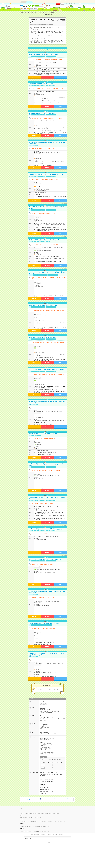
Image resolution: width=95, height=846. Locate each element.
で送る (28, 799)
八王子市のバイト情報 (23, 813)
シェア (41, 800)
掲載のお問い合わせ (61, 834)
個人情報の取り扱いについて (35, 834)
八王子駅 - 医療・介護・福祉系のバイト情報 (27, 826)
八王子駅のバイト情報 (47, 813)
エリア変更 (41, 5)
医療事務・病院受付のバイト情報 (36, 817)
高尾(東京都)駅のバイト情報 (39, 813)
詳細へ (60, 77)
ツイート (54, 800)
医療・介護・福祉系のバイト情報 (25, 817)
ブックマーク (67, 800)
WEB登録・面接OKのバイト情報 (25, 821)
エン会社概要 (55, 834)
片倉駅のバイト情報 (31, 813)
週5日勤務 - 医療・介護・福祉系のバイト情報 (42, 831)
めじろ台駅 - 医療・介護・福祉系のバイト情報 (42, 826)
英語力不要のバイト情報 (45, 821)
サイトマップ (73, 3)
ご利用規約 (42, 834)
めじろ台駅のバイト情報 (55, 813)
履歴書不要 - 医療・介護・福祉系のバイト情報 (28, 831)
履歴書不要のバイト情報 (53, 821)
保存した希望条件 (34, 8)
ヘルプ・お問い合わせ (67, 3)
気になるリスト (25, 8)
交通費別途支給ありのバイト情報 (36, 821)
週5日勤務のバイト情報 (61, 821)
